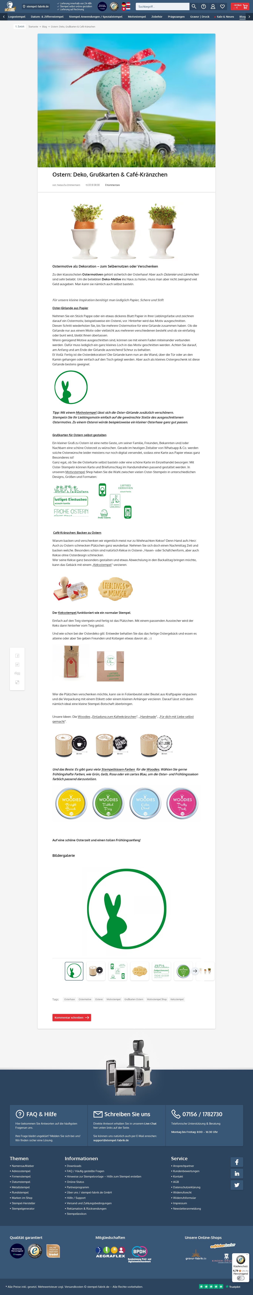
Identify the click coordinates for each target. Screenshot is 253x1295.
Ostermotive (85, 999)
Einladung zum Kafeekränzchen (114, 717)
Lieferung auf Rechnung (72, 9)
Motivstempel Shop (157, 999)
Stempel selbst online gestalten (76, 6)
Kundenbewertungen (186, 1171)
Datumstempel (21, 1182)
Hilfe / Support (76, 1198)
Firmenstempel (21, 1176)
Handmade (148, 717)
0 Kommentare (112, 185)
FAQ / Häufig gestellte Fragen (85, 1171)
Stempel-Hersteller (23, 1203)
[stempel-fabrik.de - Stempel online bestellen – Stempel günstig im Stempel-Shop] (10, 6)
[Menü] (247, 1255)
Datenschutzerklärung (186, 1187)
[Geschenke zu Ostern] (126, 232)
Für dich (166, 717)
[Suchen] (194, 6)
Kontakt (178, 1176)
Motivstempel (86, 412)
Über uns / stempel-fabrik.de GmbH (89, 1192)
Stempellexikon (76, 1214)
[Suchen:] (162, 6)
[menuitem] (74, 3)
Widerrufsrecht (182, 1192)
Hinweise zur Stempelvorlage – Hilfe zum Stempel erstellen (104, 1176)
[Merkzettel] (222, 6)
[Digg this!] (17, 673)
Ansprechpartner (183, 1166)
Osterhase (69, 999)
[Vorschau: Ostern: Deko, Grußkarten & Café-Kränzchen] (96, 971)
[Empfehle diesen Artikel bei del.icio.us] (17, 682)
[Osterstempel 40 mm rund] (126, 388)
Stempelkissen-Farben (118, 769)
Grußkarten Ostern (133, 999)
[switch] (240, 1278)
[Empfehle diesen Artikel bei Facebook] (17, 655)
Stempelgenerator (23, 1208)
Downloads (74, 1166)
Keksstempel (102, 565)
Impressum (180, 1203)
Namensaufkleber (23, 1166)
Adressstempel (21, 1171)
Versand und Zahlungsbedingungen (89, 1203)
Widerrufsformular (184, 1198)
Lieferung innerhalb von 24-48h (76, 3)
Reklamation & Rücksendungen (86, 1208)
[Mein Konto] (213, 6)
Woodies (84, 717)
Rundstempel (20, 1192)
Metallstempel (21, 1187)
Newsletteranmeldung (187, 1208)
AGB (176, 1182)
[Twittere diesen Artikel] (17, 664)
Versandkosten (74, 1287)
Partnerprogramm (78, 1187)
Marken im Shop (22, 1198)
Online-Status (75, 1182)
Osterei (99, 999)
